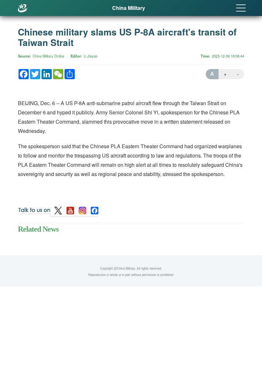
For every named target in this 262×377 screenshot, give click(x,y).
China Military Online (48, 55)
